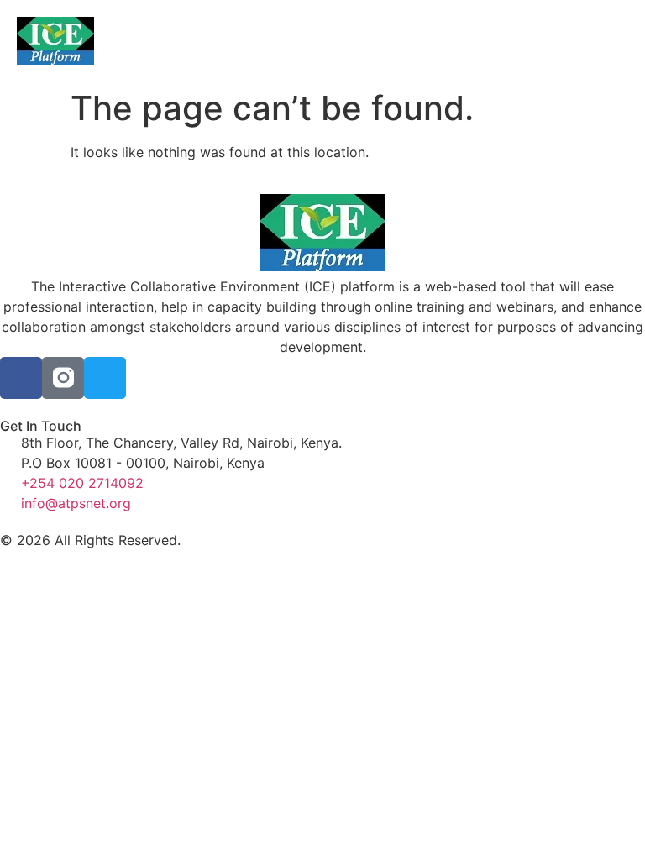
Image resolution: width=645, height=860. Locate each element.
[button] (322, 41)
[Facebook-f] (21, 378)
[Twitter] (105, 378)
